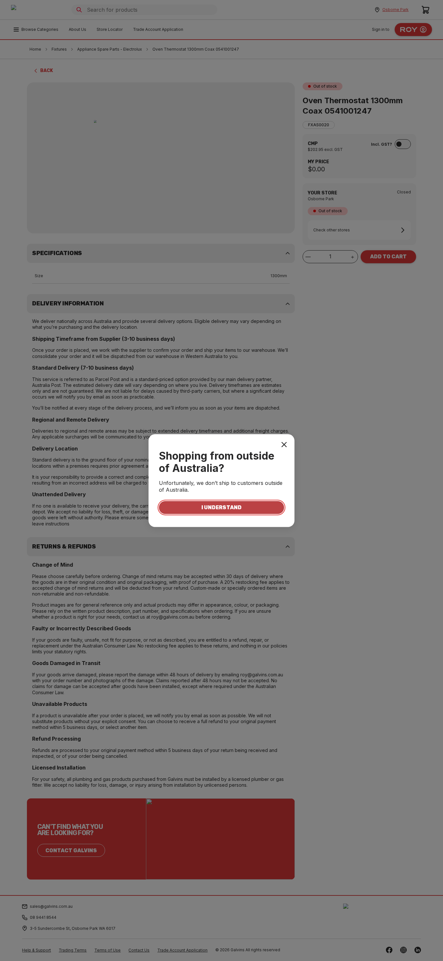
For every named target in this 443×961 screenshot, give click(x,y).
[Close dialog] (284, 444)
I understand (221, 507)
